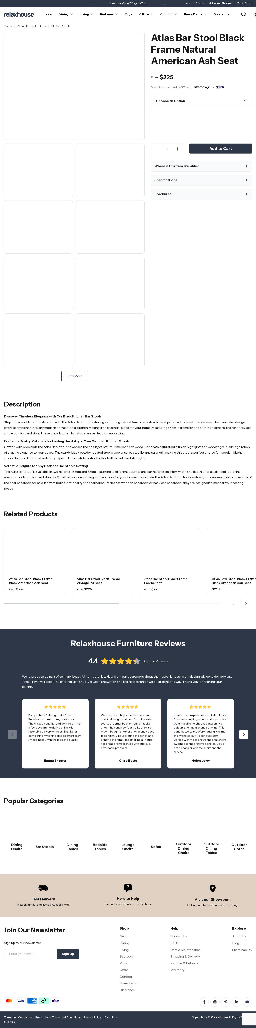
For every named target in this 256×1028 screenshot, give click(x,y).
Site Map (9, 1021)
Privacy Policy (92, 1017)
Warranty (177, 970)
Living (124, 950)
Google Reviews (156, 661)
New (123, 936)
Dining (125, 943)
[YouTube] (247, 1002)
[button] (165, 3)
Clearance (127, 990)
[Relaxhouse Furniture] (19, 14)
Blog (235, 943)
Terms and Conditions (18, 1017)
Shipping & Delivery (185, 956)
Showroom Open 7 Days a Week (128, 3)
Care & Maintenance (185, 950)
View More (74, 376)
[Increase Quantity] (177, 149)
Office (124, 970)
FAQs (174, 943)
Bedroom (127, 956)
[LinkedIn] (236, 1002)
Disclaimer (111, 1017)
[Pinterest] (225, 1002)
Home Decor (129, 983)
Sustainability (242, 950)
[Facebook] (204, 1002)
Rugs (123, 963)
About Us (239, 936)
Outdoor (126, 976)
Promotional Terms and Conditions (57, 1017)
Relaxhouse (220, 1017)
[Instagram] (215, 1002)
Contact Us (178, 936)
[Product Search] (244, 14)
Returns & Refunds (184, 963)
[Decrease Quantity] (156, 149)
